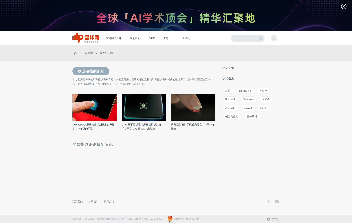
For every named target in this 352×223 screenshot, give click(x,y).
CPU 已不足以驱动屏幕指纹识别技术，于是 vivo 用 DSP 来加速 (141, 126)
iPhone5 (230, 99)
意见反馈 (109, 201)
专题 (165, 38)
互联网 (263, 90)
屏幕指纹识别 (106, 53)
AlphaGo (230, 107)
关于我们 (93, 201)
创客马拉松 (231, 116)
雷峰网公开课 (114, 38)
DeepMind (245, 90)
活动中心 (135, 38)
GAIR (152, 38)
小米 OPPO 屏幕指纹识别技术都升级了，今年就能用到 (93, 126)
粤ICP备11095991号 (154, 219)
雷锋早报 (252, 116)
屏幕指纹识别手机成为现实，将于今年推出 (193, 126)
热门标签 (89, 53)
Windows (248, 99)
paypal (248, 107)
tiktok (263, 107)
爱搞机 (186, 38)
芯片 (227, 90)
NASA (266, 99)
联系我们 (77, 201)
